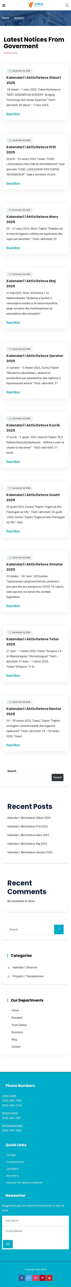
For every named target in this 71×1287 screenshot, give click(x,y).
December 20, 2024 (21, 71)
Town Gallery (19, 1025)
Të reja (11, 1155)
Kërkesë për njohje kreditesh (24, 1182)
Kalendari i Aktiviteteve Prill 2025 (27, 826)
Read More (13, 114)
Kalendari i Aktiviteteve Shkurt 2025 (28, 817)
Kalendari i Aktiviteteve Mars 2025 (28, 835)
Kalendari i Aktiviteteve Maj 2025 (27, 843)
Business (17, 1032)
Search (11, 771)
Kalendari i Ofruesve (25, 967)
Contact (16, 1046)
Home (5, 18)
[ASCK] (35, 5)
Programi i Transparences (28, 976)
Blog (14, 1039)
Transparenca (15, 1162)
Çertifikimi (12, 1169)
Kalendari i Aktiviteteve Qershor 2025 (30, 852)
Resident (17, 1017)
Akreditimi (12, 1175)
